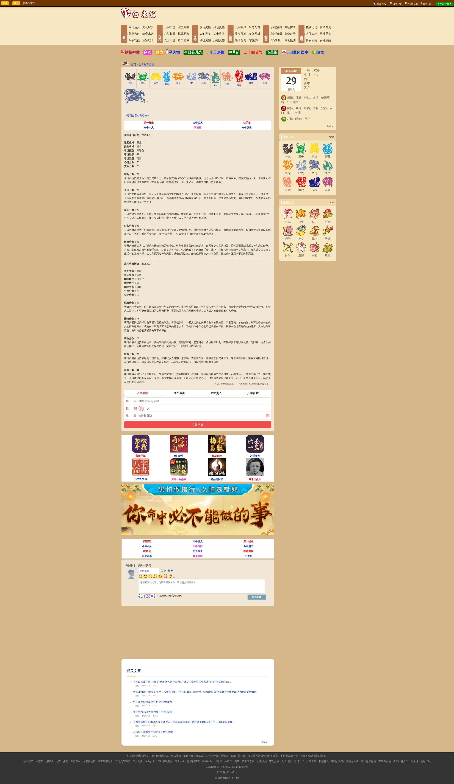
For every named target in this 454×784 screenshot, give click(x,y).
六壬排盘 (169, 40)
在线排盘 (159, 34)
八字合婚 (240, 27)
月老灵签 (219, 27)
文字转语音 (89, 761)
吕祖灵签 (205, 40)
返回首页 (381, 3)
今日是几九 (193, 52)
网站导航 (426, 761)
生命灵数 (150, 761)
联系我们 (28, 761)
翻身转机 (198, 556)
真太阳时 (428, 3)
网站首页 (124, 34)
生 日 (131, 415)
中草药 (234, 52)
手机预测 (276, 27)
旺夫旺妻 (147, 556)
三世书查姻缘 (164, 761)
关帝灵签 (219, 33)
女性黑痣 (325, 40)
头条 (65, 761)
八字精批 (134, 40)
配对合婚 (230, 34)
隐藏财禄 (248, 551)
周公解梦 (148, 27)
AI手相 (247, 122)
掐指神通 (324, 761)
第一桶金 (149, 122)
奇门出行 (299, 761)
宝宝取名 (148, 40)
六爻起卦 (169, 33)
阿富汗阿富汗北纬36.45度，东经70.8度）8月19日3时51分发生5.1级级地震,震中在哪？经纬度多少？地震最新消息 (194, 692)
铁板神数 (132, 52)
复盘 (320, 52)
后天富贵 (198, 551)
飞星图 (272, 52)
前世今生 (180, 761)
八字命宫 (311, 761)
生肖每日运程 (146, 64)
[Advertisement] (197, 634)
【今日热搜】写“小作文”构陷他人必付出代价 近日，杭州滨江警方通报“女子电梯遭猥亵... (182, 682)
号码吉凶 (266, 34)
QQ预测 (275, 40)
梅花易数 (183, 33)
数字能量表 (193, 761)
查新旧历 (413, 3)
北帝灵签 (262, 761)
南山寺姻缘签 (368, 761)
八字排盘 (169, 27)
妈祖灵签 (219, 40)
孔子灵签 (287, 761)
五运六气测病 (122, 761)
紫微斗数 (183, 27)
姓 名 (131, 401)
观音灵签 (205, 27)
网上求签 (195, 34)
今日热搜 (216, 52)
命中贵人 (198, 122)
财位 (159, 52)
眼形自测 (325, 27)
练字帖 (49, 761)
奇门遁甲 (183, 40)
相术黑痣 (301, 34)
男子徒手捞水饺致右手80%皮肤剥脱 (152, 702)
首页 (133, 64)
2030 (225, 767)
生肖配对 (254, 27)
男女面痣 (311, 40)
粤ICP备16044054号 (227, 772)
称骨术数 (148, 33)
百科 (137, 685)
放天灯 (414, 761)
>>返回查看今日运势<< (137, 115)
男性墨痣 (325, 33)
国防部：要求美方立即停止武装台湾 (153, 732)
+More (330, 126)
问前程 (197, 127)
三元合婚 (138, 761)
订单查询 (398, 3)
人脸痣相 (311, 33)
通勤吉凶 (290, 27)
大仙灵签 (205, 33)
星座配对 (240, 33)
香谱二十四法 (232, 761)
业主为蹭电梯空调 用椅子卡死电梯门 (153, 712)
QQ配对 (254, 40)
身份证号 (290, 33)
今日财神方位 (400, 761)
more (331, 136)
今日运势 (134, 27)
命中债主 (247, 127)
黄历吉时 (134, 33)
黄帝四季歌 (248, 761)
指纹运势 (311, 27)
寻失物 (174, 52)
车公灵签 (274, 761)
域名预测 (290, 40)
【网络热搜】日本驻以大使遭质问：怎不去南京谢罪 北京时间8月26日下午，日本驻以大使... (184, 722)
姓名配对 (240, 40)
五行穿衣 (76, 761)
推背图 (218, 761)
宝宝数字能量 (105, 761)
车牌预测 (276, 33)
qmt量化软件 (297, 52)
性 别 (131, 408)
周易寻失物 (352, 761)
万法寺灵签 (384, 761)
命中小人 (149, 127)
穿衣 (147, 52)
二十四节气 (253, 52)
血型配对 (254, 33)
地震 (58, 761)
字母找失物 (337, 761)
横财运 (147, 551)
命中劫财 (198, 546)
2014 (219, 767)
